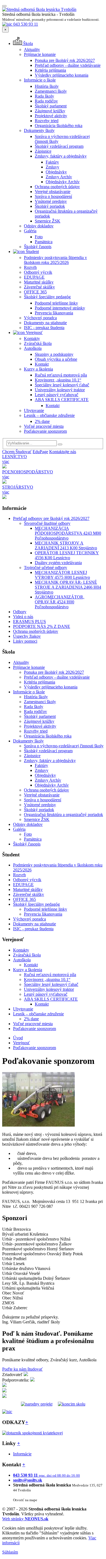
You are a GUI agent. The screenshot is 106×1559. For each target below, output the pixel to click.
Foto (39, 236)
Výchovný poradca (40, 317)
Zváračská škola (38, 343)
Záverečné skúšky (39, 287)
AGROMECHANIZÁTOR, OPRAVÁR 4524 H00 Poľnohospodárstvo (59, 602)
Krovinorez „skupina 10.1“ (58, 380)
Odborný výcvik (38, 272)
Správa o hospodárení (53, 196)
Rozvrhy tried (46, 120)
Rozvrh (30, 267)
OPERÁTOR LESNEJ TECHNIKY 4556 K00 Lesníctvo (67, 555)
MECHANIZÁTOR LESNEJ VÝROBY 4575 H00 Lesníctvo (62, 575)
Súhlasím (10, 1552)
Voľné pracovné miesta (44, 426)
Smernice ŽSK (47, 221)
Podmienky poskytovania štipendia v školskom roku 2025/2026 (55, 260)
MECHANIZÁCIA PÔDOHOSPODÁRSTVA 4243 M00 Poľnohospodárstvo (68, 533)
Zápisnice (43, 151)
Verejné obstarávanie (52, 191)
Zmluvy (52, 167)
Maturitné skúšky (39, 282)
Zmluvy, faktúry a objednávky (61, 156)
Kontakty (32, 338)
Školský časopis (37, 246)
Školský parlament (51, 106)
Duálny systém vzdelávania (58, 562)
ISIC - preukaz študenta (44, 327)
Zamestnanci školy (51, 91)
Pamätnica (43, 241)
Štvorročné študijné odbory (47, 523)
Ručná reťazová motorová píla (61, 375)
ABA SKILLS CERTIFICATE (62, 399)
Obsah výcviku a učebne (56, 359)
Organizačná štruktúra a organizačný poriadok (63, 814)
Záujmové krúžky (50, 111)
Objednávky (56, 172)
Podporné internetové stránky (60, 308)
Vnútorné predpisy (51, 201)
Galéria (30, 230)
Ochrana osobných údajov (57, 186)
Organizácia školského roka (58, 125)
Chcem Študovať (17, 451)
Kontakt (42, 364)
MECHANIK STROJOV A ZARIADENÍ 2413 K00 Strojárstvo (66, 545)
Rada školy (44, 96)
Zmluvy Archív (59, 176)
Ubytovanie (34, 410)
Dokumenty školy (39, 130)
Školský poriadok (50, 206)
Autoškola (33, 348)
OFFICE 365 (35, 292)
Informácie (22, 1454)
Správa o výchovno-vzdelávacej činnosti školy (64, 746)
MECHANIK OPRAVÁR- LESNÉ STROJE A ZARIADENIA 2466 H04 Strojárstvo (68, 587)
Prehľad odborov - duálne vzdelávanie (68, 65)
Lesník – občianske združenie (49, 415)
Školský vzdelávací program (59, 146)
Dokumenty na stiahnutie (45, 322)
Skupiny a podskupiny (54, 354)
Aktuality (32, 49)
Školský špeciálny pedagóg (47, 296)
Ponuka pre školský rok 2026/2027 (65, 60)
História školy (47, 86)
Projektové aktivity (51, 115)
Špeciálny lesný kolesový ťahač (62, 385)
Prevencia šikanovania (54, 313)
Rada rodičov (46, 101)
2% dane (42, 421)
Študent (32, 251)
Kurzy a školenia (38, 369)
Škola (27, 43)
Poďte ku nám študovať (22, 1369)
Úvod (18, 1038)
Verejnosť (34, 332)
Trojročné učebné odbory (45, 567)
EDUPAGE (34, 277)
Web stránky (25, 1518)
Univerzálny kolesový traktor (60, 389)
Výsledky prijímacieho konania (61, 75)
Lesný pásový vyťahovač (56, 394)
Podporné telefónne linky (56, 303)
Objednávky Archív (63, 181)
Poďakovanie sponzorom (45, 431)
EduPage (40, 451)
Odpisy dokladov (39, 226)
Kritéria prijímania (50, 70)
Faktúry (52, 162)
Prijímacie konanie (40, 54)
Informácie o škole (40, 80)
